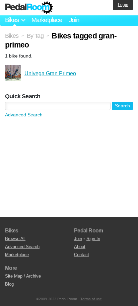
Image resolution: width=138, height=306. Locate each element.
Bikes (11, 35)
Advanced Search (24, 114)
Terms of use (91, 299)
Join (74, 19)
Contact (81, 254)
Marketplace (46, 19)
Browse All (15, 238)
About (79, 246)
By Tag (35, 35)
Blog (9, 284)
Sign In (93, 238)
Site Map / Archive (23, 276)
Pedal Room (29, 7)
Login (123, 4)
